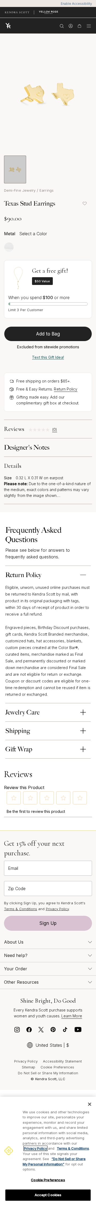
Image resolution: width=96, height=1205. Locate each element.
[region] (48, 1151)
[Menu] (88, 25)
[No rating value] (40, 429)
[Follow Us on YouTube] (78, 1031)
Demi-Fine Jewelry (19, 190)
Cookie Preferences (57, 1067)
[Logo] (9, 25)
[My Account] (70, 25)
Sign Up (48, 923)
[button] (14, 798)
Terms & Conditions (20, 909)
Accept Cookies (48, 1195)
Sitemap (28, 1067)
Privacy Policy (57, 909)
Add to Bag (48, 334)
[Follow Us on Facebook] (29, 1031)
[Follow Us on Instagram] (17, 1031)
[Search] (61, 25)
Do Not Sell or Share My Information (48, 1073)
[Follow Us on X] (41, 1031)
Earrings (46, 190)
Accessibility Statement (62, 1061)
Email (13, 868)
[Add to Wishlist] (84, 203)
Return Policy (65, 389)
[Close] (89, 1104)
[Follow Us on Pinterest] (53, 1031)
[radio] (9, 247)
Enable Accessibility (76, 4)
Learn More (71, 1016)
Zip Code (17, 888)
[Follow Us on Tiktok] (65, 1031)
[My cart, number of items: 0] (79, 25)
